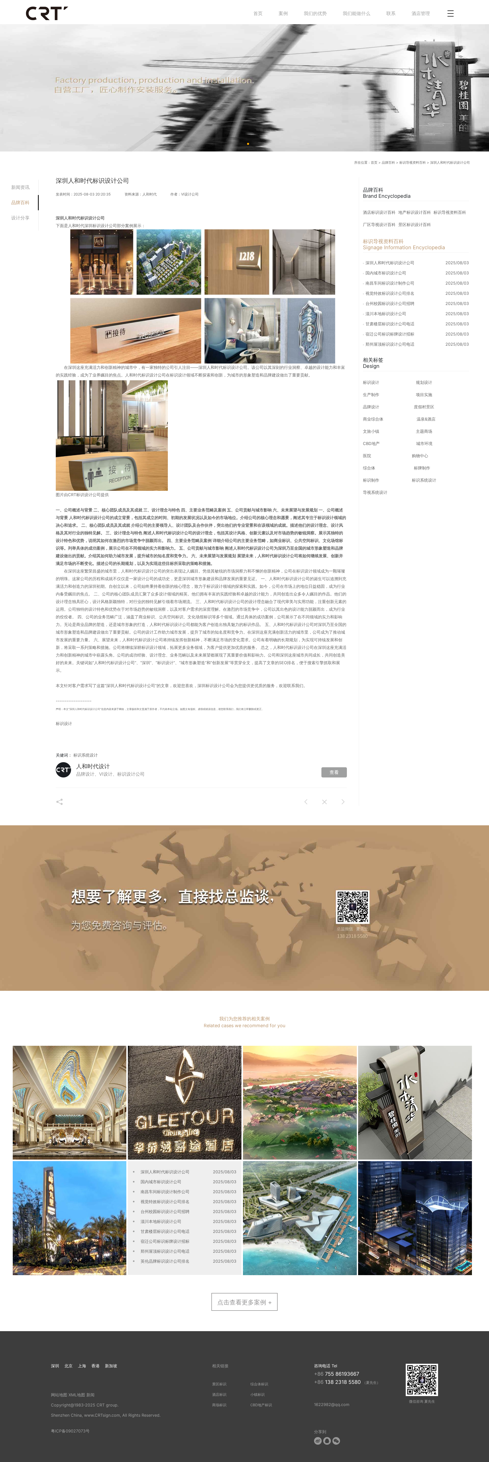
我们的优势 (315, 13)
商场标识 (219, 1405)
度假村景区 (424, 406)
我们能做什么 (356, 13)
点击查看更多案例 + (244, 1302)
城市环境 (424, 443)
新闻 (90, 1394)
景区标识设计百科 (414, 224)
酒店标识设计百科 (379, 212)
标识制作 (371, 480)
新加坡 (111, 1365)
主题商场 (424, 431)
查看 (334, 772)
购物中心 (420, 455)
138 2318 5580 (343, 1382)
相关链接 (220, 1365)
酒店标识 (219, 1394)
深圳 (55, 1365)
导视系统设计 (375, 492)
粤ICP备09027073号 (70, 1430)
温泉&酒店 (426, 419)
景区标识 (219, 1384)
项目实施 (424, 394)
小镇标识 (257, 1394)
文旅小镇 (371, 431)
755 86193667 (342, 1374)
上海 (82, 1365)
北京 (68, 1365)
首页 (258, 13)
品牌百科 (388, 162)
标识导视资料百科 (412, 162)
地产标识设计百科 (414, 212)
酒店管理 (421, 13)
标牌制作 (422, 467)
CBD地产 (371, 443)
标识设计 (149, 375)
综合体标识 (259, 1384)
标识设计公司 (218, 685)
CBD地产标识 (261, 1405)
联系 (391, 13)
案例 (283, 13)
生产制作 (371, 394)
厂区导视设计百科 (379, 224)
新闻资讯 (20, 187)
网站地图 (59, 1394)
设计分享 (20, 217)
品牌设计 (371, 406)
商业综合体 (373, 419)
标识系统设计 (85, 755)
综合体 (369, 467)
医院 (367, 455)
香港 (95, 1365)
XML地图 (77, 1394)
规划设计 (424, 382)
